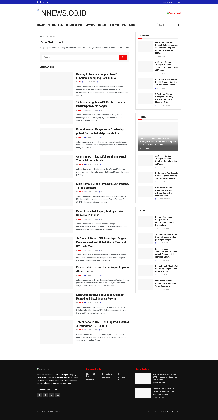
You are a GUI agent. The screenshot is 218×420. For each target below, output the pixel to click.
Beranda (41, 25)
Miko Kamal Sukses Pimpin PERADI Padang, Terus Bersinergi (165, 283)
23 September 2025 (163, 105)
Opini (124, 25)
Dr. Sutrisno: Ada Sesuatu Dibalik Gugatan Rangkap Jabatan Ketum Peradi (166, 82)
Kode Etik (158, 412)
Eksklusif (102, 25)
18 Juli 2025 (160, 73)
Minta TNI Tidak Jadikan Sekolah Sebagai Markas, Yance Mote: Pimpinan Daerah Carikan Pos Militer (166, 47)
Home (42, 36)
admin (80, 110)
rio (79, 82)
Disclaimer (149, 412)
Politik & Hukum (55, 25)
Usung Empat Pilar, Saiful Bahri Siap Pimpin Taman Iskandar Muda (166, 269)
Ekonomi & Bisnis (74, 25)
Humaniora (90, 25)
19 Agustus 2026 (92, 250)
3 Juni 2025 (160, 56)
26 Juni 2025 (160, 88)
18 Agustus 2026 (92, 302)
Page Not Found (51, 36)
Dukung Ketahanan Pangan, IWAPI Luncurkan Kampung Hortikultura (165, 377)
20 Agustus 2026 (92, 192)
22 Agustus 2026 (92, 110)
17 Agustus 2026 (92, 330)
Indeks (132, 25)
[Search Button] (178, 25)
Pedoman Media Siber (173, 412)
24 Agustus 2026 (89, 82)
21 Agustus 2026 (92, 137)
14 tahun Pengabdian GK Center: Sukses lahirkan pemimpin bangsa (166, 237)
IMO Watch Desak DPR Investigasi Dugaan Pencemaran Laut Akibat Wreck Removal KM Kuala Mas (101, 242)
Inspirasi (114, 25)
